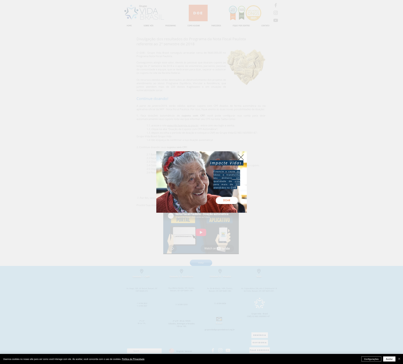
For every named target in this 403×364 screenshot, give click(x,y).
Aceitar (389, 359)
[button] (241, 157)
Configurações (371, 359)
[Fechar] (399, 358)
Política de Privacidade (133, 359)
